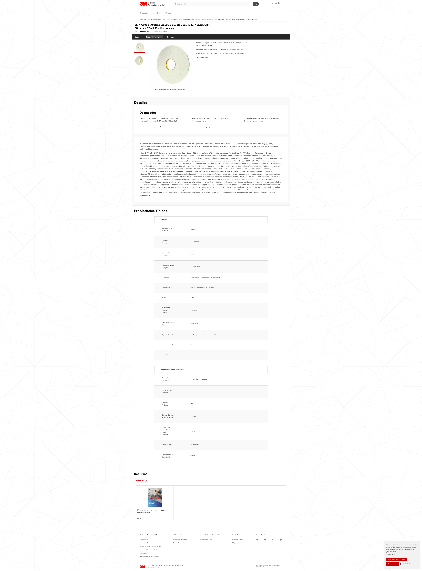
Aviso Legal (151, 565)
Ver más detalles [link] (202, 57)
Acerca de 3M (144, 539)
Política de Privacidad (162, 565)
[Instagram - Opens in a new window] (280, 539)
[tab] (141, 480)
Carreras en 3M (144, 543)
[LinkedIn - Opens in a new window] (257, 539)
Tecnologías (143, 553)
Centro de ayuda (237, 539)
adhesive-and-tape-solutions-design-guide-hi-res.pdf (152, 511)
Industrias (157, 13)
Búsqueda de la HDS (206, 539)
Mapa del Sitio (236, 543)
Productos (144, 13)
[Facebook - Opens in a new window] (273, 539)
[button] (407, 564)
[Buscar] (256, 4)
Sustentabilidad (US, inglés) (148, 550)
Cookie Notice (392, 554)
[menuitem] (138, 36)
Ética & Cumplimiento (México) (149, 556)
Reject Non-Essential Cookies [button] (396, 559)
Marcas (168, 13)
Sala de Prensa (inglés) (180, 543)
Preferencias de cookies (176, 565)
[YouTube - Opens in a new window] (264, 539)
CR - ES (274, 3)
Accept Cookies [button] (392, 564)
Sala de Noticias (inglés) (180, 539)
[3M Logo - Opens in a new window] (152, 4)
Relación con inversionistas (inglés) (150, 546)
